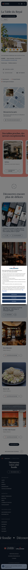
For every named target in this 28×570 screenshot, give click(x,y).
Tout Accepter (13, 297)
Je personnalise (14, 294)
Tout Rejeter (14, 301)
